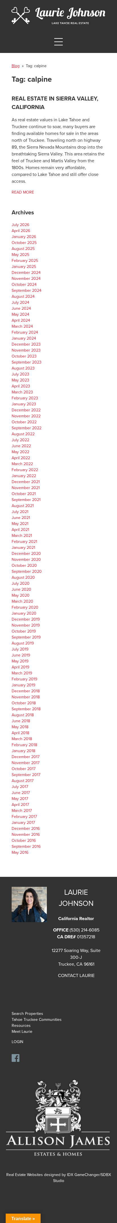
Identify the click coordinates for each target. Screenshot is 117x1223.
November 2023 (26, 350)
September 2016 (26, 846)
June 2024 (21, 308)
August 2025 (23, 248)
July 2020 (21, 583)
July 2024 (20, 302)
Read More (23, 192)
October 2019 (24, 631)
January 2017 (23, 822)
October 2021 (24, 493)
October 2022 (24, 422)
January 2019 (23, 685)
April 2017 (20, 804)
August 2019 (23, 643)
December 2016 (26, 828)
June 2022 (21, 446)
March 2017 (22, 810)
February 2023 (25, 398)
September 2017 (26, 774)
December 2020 (26, 553)
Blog (16, 65)
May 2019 (20, 661)
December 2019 (26, 619)
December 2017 (25, 756)
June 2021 (21, 517)
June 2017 (21, 792)
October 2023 (24, 356)
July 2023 (20, 374)
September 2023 (26, 362)
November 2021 (26, 487)
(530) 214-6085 (84, 930)
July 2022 (20, 440)
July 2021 (20, 511)
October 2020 (24, 565)
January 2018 (23, 750)
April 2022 (21, 457)
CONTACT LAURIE (76, 975)
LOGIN (17, 1041)
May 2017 (20, 798)
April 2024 (21, 320)
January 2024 (24, 338)
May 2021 (20, 523)
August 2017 (23, 780)
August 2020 (23, 577)
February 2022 (25, 469)
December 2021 (26, 481)
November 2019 (26, 625)
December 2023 (26, 344)
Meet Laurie (22, 1031)
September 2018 (26, 709)
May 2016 (20, 852)
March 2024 (22, 326)
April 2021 (20, 529)
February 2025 (25, 260)
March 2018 (22, 738)
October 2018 (24, 703)
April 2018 (20, 732)
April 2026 (21, 230)
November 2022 (26, 416)
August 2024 (23, 296)
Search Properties (27, 1013)
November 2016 (26, 834)
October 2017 (23, 768)
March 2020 (22, 601)
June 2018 (21, 721)
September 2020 (27, 571)
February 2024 (25, 332)
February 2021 (24, 541)
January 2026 (24, 236)
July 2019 (20, 649)
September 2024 (26, 290)
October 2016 (24, 840)
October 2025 (24, 242)
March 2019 (22, 673)
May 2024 (20, 314)
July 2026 (20, 224)
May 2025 (20, 254)
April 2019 (20, 667)
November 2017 (25, 762)
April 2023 (21, 386)
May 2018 (20, 727)
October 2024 (24, 284)
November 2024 (26, 278)
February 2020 (25, 607)
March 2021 (22, 535)
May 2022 (20, 452)
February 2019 (24, 679)
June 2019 (21, 655)
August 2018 (23, 715)
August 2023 (23, 368)
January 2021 (23, 547)
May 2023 (20, 380)
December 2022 (26, 410)
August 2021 (23, 505)
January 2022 (24, 475)
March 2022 (22, 463)
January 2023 (24, 404)
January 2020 (24, 613)
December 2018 (26, 691)
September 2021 (26, 499)
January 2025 (24, 266)
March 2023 (22, 392)
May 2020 (21, 595)
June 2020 (21, 589)
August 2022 (23, 434)
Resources (21, 1025)
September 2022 (26, 428)
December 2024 (26, 272)
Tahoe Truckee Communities (37, 1019)
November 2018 (26, 697)
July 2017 (20, 786)
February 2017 (24, 816)
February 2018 (24, 744)
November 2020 (26, 559)
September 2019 (26, 637)
